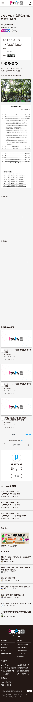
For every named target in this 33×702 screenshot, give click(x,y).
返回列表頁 (16, 445)
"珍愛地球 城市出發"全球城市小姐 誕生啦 (16, 613)
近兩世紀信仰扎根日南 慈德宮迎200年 (16, 603)
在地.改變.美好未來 (23, 671)
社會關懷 (10, 44)
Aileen (6, 561)
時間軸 (3, 650)
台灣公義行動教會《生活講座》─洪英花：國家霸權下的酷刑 (17, 419)
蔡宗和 (6, 572)
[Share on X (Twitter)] (9, 63)
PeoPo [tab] (13, 435)
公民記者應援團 (22, 650)
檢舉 (14, 30)
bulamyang (7, 354)
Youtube (19, 636)
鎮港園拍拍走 (8, 597)
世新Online (7, 589)
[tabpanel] (16, 440)
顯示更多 (9, 52)
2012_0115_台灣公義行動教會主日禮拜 (18, 385)
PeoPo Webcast (9, 580)
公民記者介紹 (21, 653)
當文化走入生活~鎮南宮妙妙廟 (12, 595)
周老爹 (6, 616)
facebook (14, 636)
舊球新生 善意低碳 (8, 578)
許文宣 (6, 605)
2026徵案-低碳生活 (23, 665)
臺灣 (8, 40)
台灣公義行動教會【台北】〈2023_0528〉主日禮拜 (11, 493)
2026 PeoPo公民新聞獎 (8, 668)
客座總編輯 (20, 656)
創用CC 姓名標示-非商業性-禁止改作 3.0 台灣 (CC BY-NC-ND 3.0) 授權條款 (11, 55)
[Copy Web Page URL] (16, 63)
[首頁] (16, 3)
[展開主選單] (3, 3)
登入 (21, 440)
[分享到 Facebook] (5, 63)
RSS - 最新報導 (6, 682)
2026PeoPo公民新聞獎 (9, 546)
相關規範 (4, 647)
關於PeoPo (4, 644)
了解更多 (16, 476)
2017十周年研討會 (22, 668)
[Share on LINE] (13, 63)
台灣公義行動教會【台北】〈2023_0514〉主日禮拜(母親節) (13, 515)
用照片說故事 (5, 674)
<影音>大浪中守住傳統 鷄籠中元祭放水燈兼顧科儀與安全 (15, 568)
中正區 (18, 40)
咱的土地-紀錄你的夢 (7, 671)
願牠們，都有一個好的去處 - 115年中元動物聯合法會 (16, 558)
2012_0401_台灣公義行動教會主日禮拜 (18, 351)
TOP (29, 691)
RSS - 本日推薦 (6, 685)
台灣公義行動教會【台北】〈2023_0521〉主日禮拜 (11, 503)
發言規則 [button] (28, 435)
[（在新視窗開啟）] (16, 90)
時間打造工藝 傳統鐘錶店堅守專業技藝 (15, 586)
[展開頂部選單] (30, 3)
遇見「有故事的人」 (23, 674)
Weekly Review (6, 653)
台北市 (13, 40)
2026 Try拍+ (5, 665)
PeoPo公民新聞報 (22, 644)
